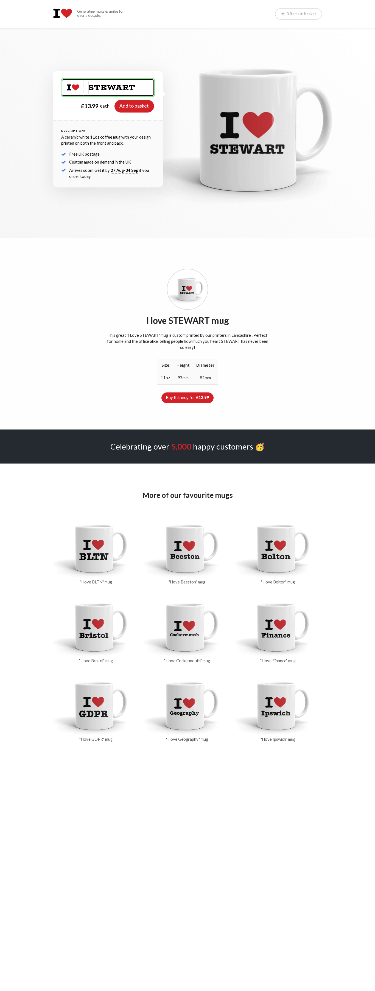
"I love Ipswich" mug (278, 739)
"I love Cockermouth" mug (187, 660)
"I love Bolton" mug (278, 582)
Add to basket (134, 106)
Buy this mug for (187, 397)
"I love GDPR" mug (96, 739)
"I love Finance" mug (278, 660)
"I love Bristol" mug (96, 660)
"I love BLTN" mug (96, 582)
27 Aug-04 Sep (124, 170)
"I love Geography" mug (187, 739)
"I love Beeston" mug (187, 582)
